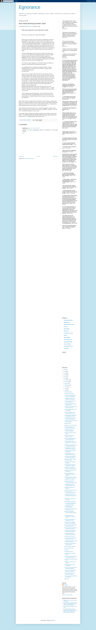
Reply (23, 133)
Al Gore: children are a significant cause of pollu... (70, 492)
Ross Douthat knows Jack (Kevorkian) (69, 565)
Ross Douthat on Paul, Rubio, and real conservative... (70, 528)
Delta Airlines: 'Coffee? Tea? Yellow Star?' (70, 471)
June (66, 390)
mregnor (65, 584)
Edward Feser (67, 322)
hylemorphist (66, 328)
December (67, 379)
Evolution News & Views (69, 324)
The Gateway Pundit (68, 341)
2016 (65, 369)
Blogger (53, 620)
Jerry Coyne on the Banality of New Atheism (70, 576)
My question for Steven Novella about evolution (70, 421)
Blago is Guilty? (67, 423)
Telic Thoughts (67, 337)
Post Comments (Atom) (29, 158)
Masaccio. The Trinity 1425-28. (70, 425)
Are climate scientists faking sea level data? (70, 544)
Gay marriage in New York (69, 501)
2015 (65, 371)
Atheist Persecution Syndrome (70, 490)
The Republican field (68, 551)
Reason (65, 335)
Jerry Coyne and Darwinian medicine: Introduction (70, 457)
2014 (65, 373)
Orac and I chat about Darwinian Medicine (69, 430)
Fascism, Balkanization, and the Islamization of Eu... (70, 439)
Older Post (55, 156)
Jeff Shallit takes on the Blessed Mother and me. (70, 454)
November (67, 381)
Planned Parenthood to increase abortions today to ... (70, 512)
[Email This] (35, 120)
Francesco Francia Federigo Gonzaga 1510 (70, 404)
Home (38, 156)
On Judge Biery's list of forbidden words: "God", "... (70, 485)
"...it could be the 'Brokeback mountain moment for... (70, 504)
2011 (65, 378)
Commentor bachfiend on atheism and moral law (69, 399)
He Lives (66, 326)
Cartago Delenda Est (68, 320)
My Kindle (66, 549)
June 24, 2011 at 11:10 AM (34, 128)
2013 (65, 374)
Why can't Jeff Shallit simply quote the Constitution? (70, 396)
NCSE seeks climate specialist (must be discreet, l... (70, 541)
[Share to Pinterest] (41, 120)
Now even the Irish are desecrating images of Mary (70, 482)
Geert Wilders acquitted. (69, 479)
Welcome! (66, 578)
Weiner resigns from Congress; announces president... (70, 557)
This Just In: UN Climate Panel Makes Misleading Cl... (70, 568)
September (67, 385)
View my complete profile (67, 594)
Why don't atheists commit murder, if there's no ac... (69, 413)
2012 (65, 376)
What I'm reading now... (69, 548)
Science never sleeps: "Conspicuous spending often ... (69, 516)
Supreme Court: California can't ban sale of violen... (70, 407)
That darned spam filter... (69, 393)
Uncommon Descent (68, 346)
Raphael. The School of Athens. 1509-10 (69, 436)
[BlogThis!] (37, 120)
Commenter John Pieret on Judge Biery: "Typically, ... (70, 465)
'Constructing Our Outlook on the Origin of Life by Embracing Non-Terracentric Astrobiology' (70, 603)
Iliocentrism (66, 331)
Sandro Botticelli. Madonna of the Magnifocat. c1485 (70, 416)
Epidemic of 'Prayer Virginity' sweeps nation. (70, 460)
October (66, 383)
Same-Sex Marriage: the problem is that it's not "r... (70, 428)
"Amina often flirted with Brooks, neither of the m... (70, 534)
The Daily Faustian (68, 339)
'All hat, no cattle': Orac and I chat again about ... (70, 402)
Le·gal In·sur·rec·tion (68, 333)
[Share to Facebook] (40, 120)
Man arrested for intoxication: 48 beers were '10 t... (70, 538)
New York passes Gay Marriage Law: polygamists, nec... (70, 442)
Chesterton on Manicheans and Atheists (70, 451)
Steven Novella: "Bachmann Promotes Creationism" (70, 531)
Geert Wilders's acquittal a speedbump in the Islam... (70, 448)
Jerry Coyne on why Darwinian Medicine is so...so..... (70, 509)
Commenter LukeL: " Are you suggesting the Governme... (70, 478)
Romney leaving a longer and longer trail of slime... (70, 525)
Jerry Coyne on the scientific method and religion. (70, 571)
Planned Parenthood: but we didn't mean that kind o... (70, 418)
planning (31, 26)
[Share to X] (38, 120)
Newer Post (21, 156)
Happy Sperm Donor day (69, 536)
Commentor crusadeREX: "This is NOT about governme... (70, 446)
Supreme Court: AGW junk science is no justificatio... (70, 523)
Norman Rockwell (68, 391)
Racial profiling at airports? (69, 546)
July (66, 388)
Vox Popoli (66, 348)
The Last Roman (67, 344)
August (66, 386)
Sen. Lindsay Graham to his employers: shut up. (70, 520)
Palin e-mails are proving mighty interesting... (69, 574)
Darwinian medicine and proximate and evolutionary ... (70, 495)
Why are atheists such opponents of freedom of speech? (70, 474)
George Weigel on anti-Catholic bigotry (69, 506)
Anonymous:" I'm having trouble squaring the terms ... (70, 468)
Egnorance (29, 7)
